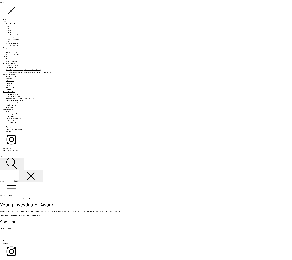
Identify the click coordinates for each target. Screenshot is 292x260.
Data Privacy (7, 241)
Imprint (5, 239)
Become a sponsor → (7, 228)
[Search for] (7, 181)
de (1, 156)
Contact (5, 243)
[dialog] (146, 76)
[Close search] (31, 176)
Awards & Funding (12, 198)
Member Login (7, 148)
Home (2, 198)
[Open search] (12, 164)
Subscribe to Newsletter (11, 150)
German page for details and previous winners (24, 215)
